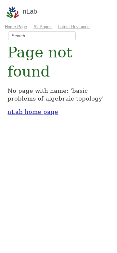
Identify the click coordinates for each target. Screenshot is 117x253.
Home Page (16, 26)
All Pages (42, 26)
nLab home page (32, 111)
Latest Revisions (74, 26)
